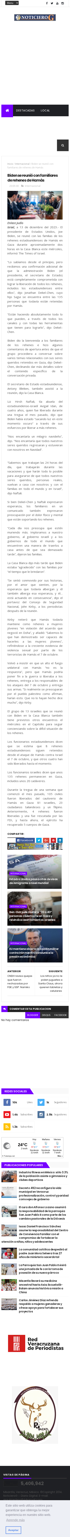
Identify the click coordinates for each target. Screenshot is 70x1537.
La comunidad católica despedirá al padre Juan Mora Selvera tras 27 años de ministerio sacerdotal (43, 1253)
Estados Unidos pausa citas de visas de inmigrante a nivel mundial (33, 881)
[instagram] (62, 3)
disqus (46, 1015)
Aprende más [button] (15, 1520)
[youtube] (57, 3)
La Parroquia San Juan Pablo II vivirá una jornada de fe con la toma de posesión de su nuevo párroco (42, 1269)
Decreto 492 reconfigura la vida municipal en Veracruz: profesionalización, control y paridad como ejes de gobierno (43, 1193)
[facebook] (47, 3)
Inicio (10, 163)
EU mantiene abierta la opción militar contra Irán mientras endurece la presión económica (34, 952)
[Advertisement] (35, 68)
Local (45, 110)
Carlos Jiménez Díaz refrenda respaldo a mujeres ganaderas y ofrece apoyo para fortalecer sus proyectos (41, 1306)
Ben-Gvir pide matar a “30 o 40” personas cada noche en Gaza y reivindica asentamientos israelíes (32, 916)
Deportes (58, 134)
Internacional (15, 134)
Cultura (38, 134)
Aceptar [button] (13, 1530)
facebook (60, 1015)
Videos (28, 145)
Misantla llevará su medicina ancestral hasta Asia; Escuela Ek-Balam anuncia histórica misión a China (41, 1286)
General (10, 145)
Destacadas (25, 110)
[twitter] (52, 3)
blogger (32, 1015)
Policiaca (31, 122)
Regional (11, 122)
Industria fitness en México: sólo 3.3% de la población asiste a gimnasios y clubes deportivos (43, 1176)
